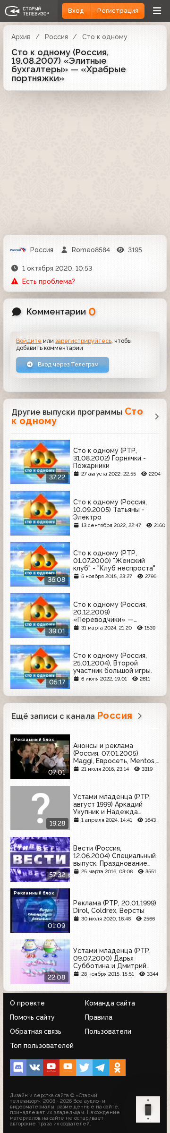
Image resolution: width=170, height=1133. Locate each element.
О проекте (27, 1003)
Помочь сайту (32, 1017)
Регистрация (117, 10)
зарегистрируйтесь (83, 340)
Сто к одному (105, 37)
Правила (98, 1017)
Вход (76, 10)
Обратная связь (35, 1031)
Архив (21, 37)
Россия (56, 37)
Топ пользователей (42, 1045)
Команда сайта (110, 1003)
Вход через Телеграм (67, 364)
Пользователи (108, 1031)
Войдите (29, 340)
